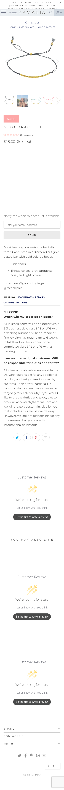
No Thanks (32, 422)
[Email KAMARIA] (44, 756)
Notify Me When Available (22, 208)
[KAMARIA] (32, 12)
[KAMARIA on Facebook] (25, 756)
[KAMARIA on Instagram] (38, 756)
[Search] (51, 12)
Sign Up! (32, 412)
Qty (6, 166)
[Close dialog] (61, 354)
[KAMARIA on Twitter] (19, 756)
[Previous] (6, 61)
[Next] (57, 61)
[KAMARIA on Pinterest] (31, 756)
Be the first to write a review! (32, 517)
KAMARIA (36, 775)
